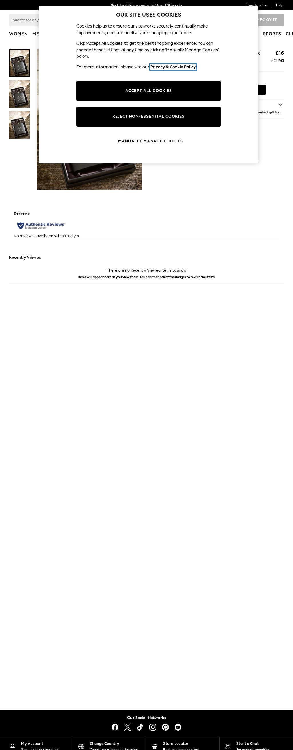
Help (279, 5)
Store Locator (256, 5)
